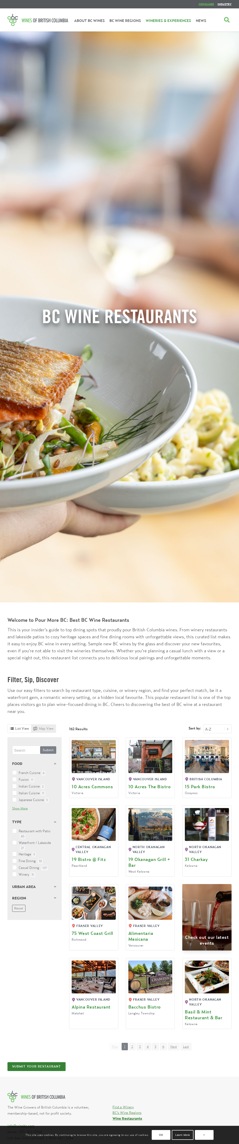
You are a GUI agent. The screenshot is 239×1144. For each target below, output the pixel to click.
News (201, 20)
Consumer (206, 4)
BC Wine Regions (125, 20)
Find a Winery (123, 1107)
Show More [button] (20, 808)
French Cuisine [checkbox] (31, 773)
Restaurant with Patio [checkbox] (34, 833)
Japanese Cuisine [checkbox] (33, 800)
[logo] (37, 19)
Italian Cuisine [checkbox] (31, 793)
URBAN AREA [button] (24, 887)
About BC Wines (89, 20)
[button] (132, 1046)
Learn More (182, 1134)
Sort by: (195, 728)
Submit (48, 750)
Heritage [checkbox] (27, 854)
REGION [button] (19, 898)
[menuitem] (206, 4)
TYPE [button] (16, 822)
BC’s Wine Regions (126, 1112)
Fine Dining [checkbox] (30, 861)
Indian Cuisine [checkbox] (31, 786)
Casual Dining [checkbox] (33, 868)
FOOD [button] (17, 763)
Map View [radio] (46, 728)
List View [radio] (22, 728)
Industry (225, 4)
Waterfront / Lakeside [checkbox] (35, 845)
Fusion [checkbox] (26, 779)
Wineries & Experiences (168, 20)
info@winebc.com (21, 1125)
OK (161, 1134)
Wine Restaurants (127, 1118)
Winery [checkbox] (26, 874)
